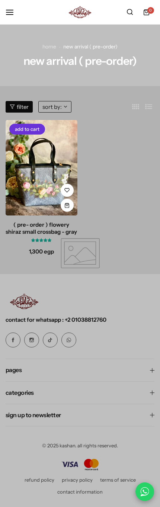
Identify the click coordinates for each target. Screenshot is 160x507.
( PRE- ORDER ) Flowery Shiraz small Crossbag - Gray (41, 228)
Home (49, 46)
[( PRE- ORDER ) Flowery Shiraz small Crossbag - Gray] (41, 168)
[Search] (130, 12)
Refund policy (39, 480)
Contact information (80, 492)
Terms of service (118, 480)
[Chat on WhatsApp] (144, 491)
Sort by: (52, 106)
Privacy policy (77, 480)
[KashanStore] (80, 12)
